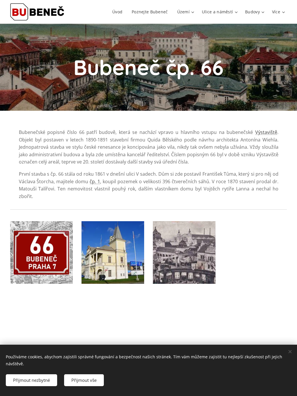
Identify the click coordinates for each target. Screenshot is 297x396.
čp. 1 (95, 181)
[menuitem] (119, 12)
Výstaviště (266, 132)
